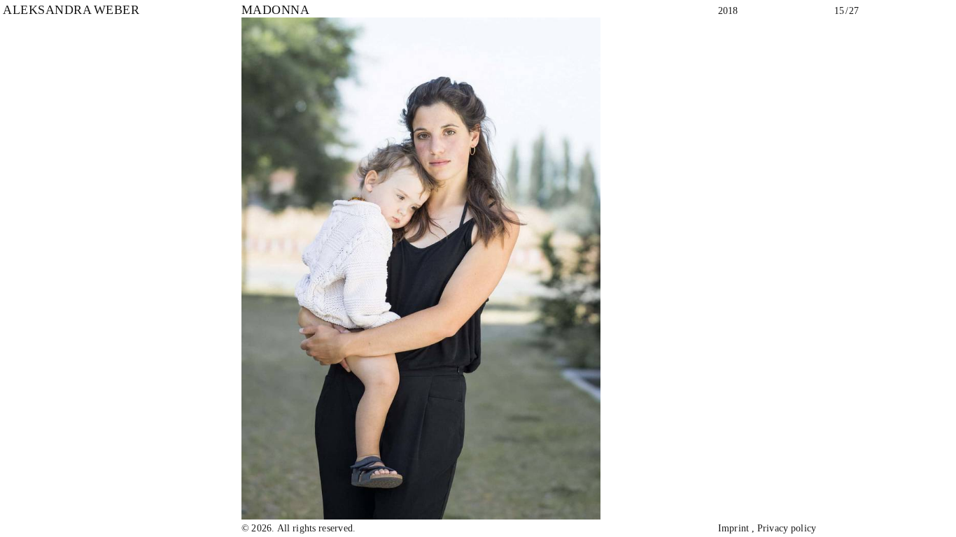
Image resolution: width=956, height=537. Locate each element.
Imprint (734, 528)
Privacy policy (787, 528)
